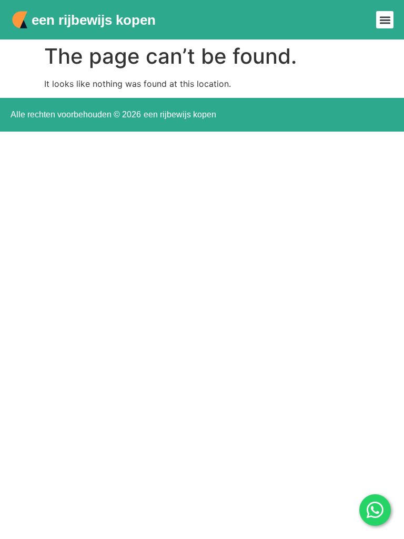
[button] (384, 19)
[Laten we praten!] (375, 510)
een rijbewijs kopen (94, 20)
